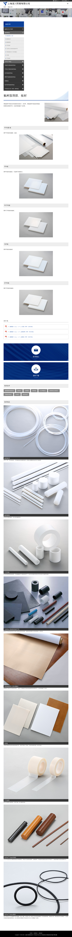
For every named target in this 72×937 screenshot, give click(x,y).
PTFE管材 (8, 45)
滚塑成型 (34, 390)
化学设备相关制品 (9, 73)
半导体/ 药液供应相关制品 (10, 69)
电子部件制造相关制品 (9, 84)
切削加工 (19, 390)
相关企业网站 (64, 0)
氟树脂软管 (8, 39)
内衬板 (7, 55)
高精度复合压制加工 (53, 390)
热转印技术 (25, 394)
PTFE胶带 (8, 58)
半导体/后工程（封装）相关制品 (12, 88)
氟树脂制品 (7, 32)
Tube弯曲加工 (43, 390)
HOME (31, 933)
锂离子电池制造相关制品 (10, 77)
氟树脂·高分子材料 (9, 29)
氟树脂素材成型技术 (9, 390)
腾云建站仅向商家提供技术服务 (48, 934)
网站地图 (55, 934)
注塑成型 (27, 390)
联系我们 (35, 933)
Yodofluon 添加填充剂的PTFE (12, 48)
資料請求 (40, 933)
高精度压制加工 (8, 394)
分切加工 (17, 394)
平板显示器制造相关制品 (10, 65)
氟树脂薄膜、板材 (9, 35)
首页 (5, 7)
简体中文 (56, 0)
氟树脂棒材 (8, 42)
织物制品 (7, 80)
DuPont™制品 (8, 61)
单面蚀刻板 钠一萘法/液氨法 (11, 51)
